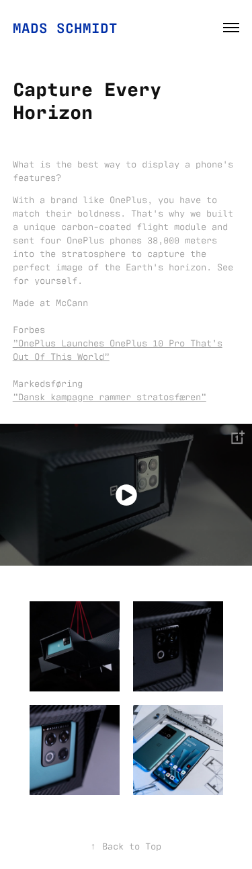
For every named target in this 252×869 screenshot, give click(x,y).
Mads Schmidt (65, 26)
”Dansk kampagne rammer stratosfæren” (109, 396)
